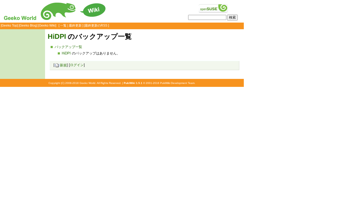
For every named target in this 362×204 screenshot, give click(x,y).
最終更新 (75, 25)
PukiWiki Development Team (177, 83)
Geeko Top (9, 25)
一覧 (63, 25)
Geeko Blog (28, 25)
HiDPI (57, 36)
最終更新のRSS (96, 25)
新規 (63, 65)
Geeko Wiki (47, 25)
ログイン (77, 65)
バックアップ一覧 (68, 47)
